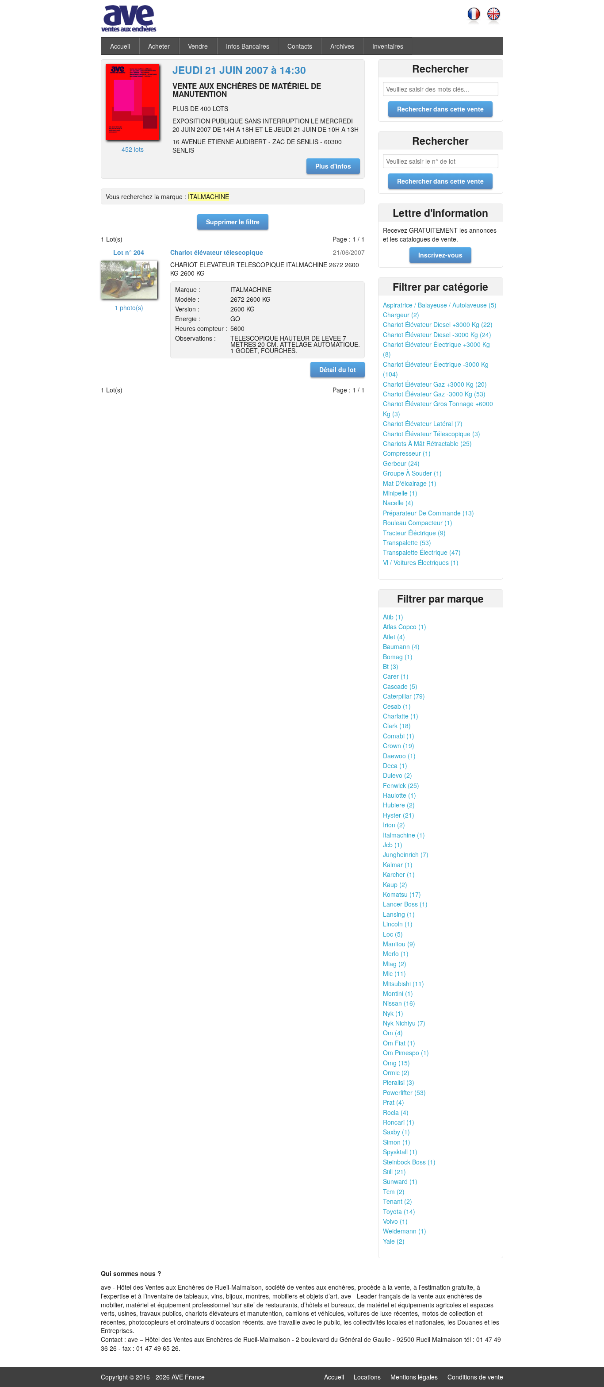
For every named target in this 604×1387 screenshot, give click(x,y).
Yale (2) (394, 1241)
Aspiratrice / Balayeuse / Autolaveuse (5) (440, 304)
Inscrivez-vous (440, 254)
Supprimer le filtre (233, 221)
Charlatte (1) (400, 715)
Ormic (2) (396, 1072)
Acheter (159, 46)
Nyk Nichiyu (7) (404, 1022)
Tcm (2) (394, 1191)
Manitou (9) (399, 943)
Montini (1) (398, 993)
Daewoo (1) (399, 755)
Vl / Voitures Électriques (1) (421, 562)
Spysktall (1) (400, 1151)
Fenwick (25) (401, 785)
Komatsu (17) (402, 894)
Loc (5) (393, 934)
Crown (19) (398, 745)
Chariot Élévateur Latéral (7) (423, 423)
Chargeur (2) (401, 314)
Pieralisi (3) (398, 1082)
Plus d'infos (333, 165)
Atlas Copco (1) (404, 626)
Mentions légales (414, 1376)
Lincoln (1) (398, 923)
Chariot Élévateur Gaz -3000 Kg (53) (434, 393)
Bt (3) (390, 666)
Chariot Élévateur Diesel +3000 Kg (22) (438, 324)
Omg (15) (396, 1062)
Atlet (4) (394, 636)
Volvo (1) (395, 1221)
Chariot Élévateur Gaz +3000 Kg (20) (435, 384)
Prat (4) (393, 1102)
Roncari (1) (398, 1122)
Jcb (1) (392, 844)
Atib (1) (393, 616)
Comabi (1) (398, 735)
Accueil (120, 46)
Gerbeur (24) (401, 463)
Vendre (198, 46)
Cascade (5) (400, 686)
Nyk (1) (393, 1013)
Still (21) (394, 1171)
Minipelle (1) (400, 492)
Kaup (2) (395, 884)
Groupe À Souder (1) (412, 473)
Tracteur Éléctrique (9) (414, 532)
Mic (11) (394, 973)
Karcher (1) (399, 874)
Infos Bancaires (247, 46)
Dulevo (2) (397, 775)
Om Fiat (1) (399, 1042)
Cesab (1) (397, 706)
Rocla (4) (396, 1112)
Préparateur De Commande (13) (428, 512)
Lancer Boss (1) (405, 903)
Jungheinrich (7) (405, 854)
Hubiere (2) (399, 804)
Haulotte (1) (399, 795)
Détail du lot (337, 369)
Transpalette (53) (407, 542)
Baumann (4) (401, 646)
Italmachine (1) (404, 834)
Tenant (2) (397, 1201)
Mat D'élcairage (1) (409, 483)
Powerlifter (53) (404, 1092)
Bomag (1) (398, 656)
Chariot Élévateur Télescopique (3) (431, 433)
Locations (367, 1376)
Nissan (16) (399, 1003)
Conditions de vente (475, 1376)
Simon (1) (396, 1141)
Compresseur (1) (407, 453)
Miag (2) (394, 963)
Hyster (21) (398, 815)
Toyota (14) (399, 1211)
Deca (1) (395, 765)
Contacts (299, 46)
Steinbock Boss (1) (409, 1161)
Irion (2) (394, 824)
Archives (342, 46)
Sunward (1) (400, 1181)
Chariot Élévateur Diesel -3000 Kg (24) (437, 334)
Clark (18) (397, 725)
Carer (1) (396, 676)
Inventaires (387, 46)
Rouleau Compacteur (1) (417, 522)
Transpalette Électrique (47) (422, 552)
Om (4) (393, 1032)
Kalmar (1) (398, 864)
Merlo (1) (396, 953)
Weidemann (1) (404, 1230)
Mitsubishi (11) (403, 983)
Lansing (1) (399, 914)
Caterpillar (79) (404, 696)
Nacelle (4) (398, 502)
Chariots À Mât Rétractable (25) (427, 443)
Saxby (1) (396, 1131)
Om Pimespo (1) (406, 1052)
